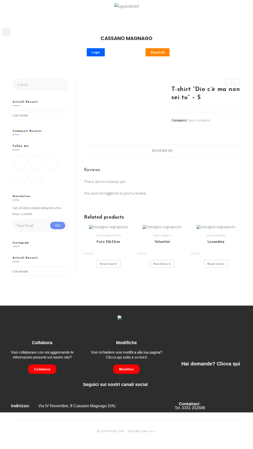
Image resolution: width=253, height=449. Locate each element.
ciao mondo (20, 115)
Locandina (216, 241)
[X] (20, 162)
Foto (118, 235)
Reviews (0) (162, 151)
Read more (108, 264)
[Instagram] (50, 162)
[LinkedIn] (20, 177)
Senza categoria (199, 120)
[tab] (162, 150)
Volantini (162, 241)
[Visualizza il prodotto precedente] (228, 82)
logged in (112, 193)
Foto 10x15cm (108, 241)
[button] (247, 19)
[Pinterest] (35, 177)
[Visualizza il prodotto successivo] (236, 82)
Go (57, 225)
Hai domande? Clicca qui (210, 363)
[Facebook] (35, 162)
